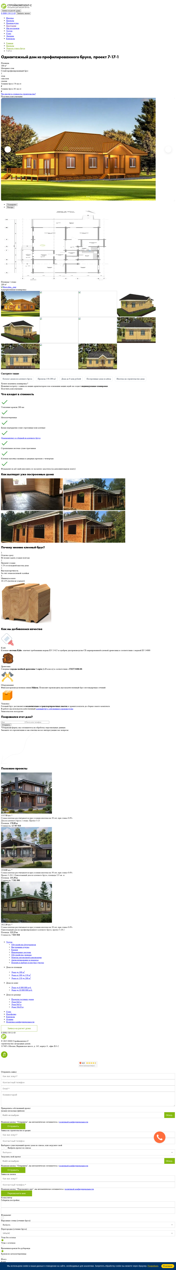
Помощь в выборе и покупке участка (27, 962)
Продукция (11, 26)
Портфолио (11, 1014)
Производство (12, 23)
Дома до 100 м (18, 972)
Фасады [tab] (10, 207)
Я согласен (167, 1266)
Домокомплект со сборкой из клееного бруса (20, 438)
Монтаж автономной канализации (26, 957)
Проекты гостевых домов (22, 999)
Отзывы (9, 1019)
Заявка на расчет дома (19, 1028)
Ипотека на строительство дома (131, 379)
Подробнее (153, 1266)
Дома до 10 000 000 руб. (21, 990)
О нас (8, 33)
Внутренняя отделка (20, 947)
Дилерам (10, 36)
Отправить (6, 725)
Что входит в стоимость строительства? (18, 94)
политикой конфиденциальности (73, 1122)
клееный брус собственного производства (54, 709)
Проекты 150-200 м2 (47, 379)
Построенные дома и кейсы (99, 379)
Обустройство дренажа (21, 955)
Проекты (10, 20)
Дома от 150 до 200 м (21, 978)
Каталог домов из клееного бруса (17, 379)
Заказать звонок (23, 13)
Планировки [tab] (11, 205)
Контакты (10, 38)
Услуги (9, 31)
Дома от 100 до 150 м (21, 975)
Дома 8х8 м (16, 1002)
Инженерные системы (21, 952)
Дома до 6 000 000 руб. (21, 987)
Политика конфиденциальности (20, 1022)
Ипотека (10, 18)
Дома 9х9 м (16, 1004)
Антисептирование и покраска (25, 960)
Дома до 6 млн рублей (71, 379)
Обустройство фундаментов (23, 944)
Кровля (14, 950)
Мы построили (12, 28)
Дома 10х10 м (17, 1007)
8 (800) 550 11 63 (8, 13)
